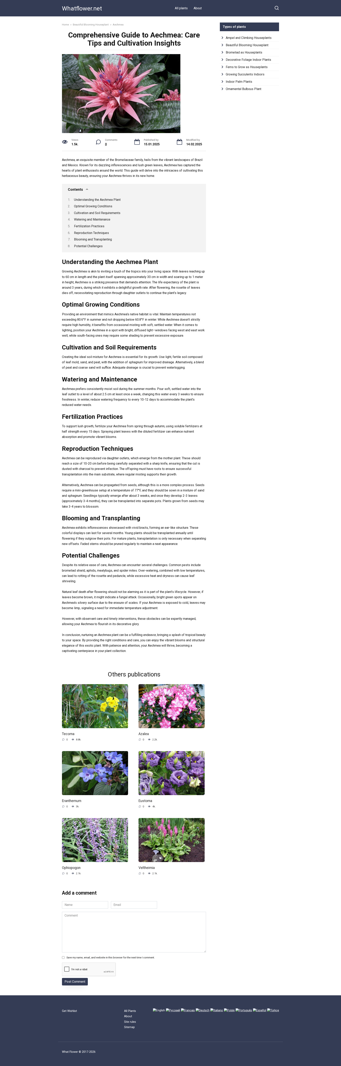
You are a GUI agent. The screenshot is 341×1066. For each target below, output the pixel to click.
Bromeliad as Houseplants (244, 52)
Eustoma (145, 801)
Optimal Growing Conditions (93, 206)
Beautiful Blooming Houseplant (247, 45)
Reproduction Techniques (91, 233)
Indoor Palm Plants (239, 82)
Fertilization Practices (89, 226)
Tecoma (68, 734)
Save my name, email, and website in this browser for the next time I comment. (111, 957)
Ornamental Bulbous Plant (243, 89)
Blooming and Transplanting (93, 239)
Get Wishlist (69, 1011)
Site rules (130, 1022)
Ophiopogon (71, 868)
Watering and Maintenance (92, 219)
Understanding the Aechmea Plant (97, 200)
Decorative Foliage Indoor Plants (248, 60)
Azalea (144, 734)
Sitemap (129, 1027)
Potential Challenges (88, 246)
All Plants (130, 1011)
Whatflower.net (82, 8)
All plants (181, 8)
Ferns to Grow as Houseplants (247, 67)
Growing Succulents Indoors (245, 74)
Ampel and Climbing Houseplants (249, 38)
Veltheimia (147, 868)
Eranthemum (71, 801)
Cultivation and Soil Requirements (97, 213)
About (198, 8)
